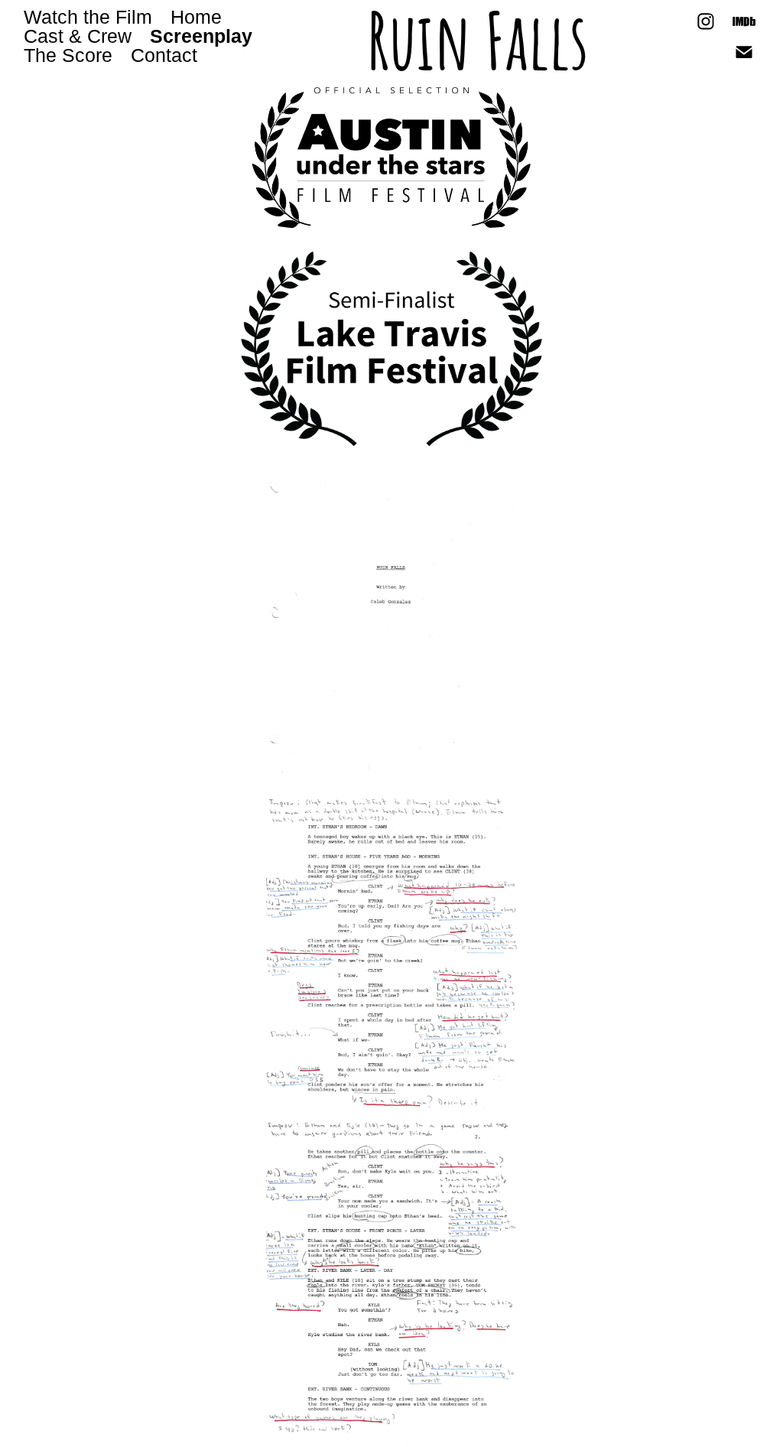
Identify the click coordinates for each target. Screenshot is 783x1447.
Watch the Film (88, 17)
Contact (164, 55)
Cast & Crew (78, 36)
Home (196, 17)
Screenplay (201, 36)
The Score (68, 55)
